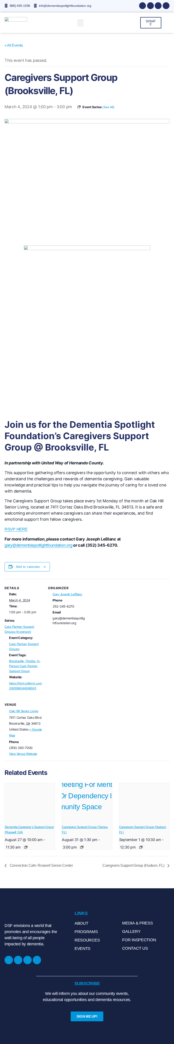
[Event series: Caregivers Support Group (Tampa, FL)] (81, 847)
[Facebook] (142, 5)
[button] (80, 23)
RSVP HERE (16, 529)
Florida (30, 661)
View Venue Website (23, 754)
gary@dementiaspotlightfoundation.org (38, 545)
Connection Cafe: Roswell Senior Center (41, 865)
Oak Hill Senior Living (23, 711)
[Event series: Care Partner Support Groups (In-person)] (25, 847)
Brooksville (16, 661)
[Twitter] (166, 5)
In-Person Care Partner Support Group (24, 666)
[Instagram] (150, 5)
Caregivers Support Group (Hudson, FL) (133, 865)
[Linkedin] (158, 5)
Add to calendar (28, 566)
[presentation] (30, 802)
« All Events (14, 45)
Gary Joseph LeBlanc (67, 594)
